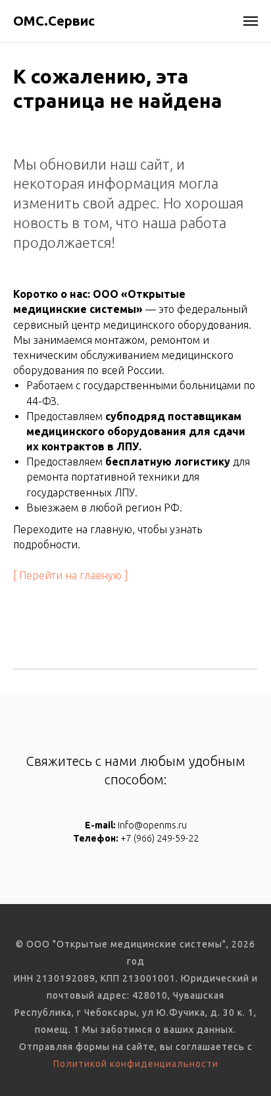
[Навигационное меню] (250, 21)
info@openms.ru (152, 825)
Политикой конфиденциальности (135, 1064)
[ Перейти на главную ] (70, 575)
